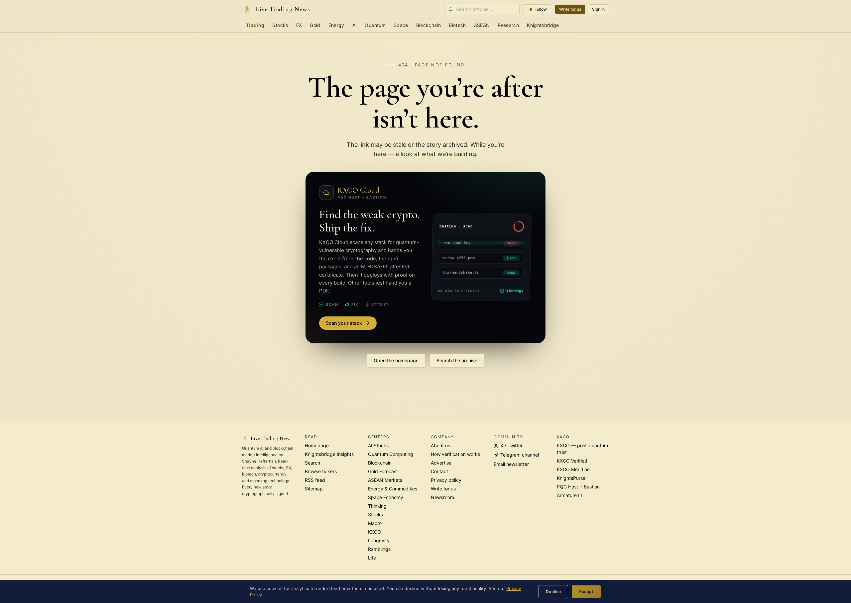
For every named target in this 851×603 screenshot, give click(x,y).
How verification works (455, 454)
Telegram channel (519, 455)
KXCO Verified (572, 461)
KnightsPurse (571, 478)
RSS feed (315, 480)
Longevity (379, 540)
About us (440, 445)
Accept (586, 591)
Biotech (457, 25)
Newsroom (442, 497)
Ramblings (379, 549)
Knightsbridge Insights (329, 454)
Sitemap (314, 488)
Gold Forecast (383, 471)
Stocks (280, 25)
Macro (375, 523)
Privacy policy (446, 480)
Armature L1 (570, 495)
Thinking (377, 506)
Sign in (598, 9)
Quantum (375, 25)
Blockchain (428, 25)
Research (508, 25)
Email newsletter (511, 464)
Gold (315, 25)
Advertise (441, 463)
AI (354, 25)
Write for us (570, 9)
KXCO (374, 532)
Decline (553, 591)
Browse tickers (321, 471)
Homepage (317, 445)
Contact (439, 471)
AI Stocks (378, 445)
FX (299, 25)
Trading (255, 25)
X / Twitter (511, 445)
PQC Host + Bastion (578, 486)
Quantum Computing (390, 454)
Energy (336, 25)
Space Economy (385, 497)
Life (372, 557)
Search (312, 463)
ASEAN (482, 25)
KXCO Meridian (573, 469)
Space (401, 25)
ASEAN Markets (385, 480)
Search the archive (456, 360)
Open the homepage (396, 360)
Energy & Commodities (392, 488)
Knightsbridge (543, 25)
